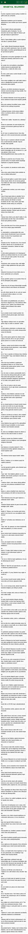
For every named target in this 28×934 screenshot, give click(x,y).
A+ (18, 2)
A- (21, 2)
